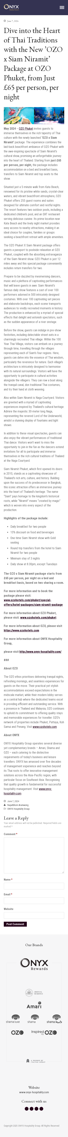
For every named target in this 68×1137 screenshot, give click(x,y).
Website (8, 909)
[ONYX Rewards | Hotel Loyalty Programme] (34, 962)
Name (8, 879)
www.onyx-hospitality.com (34, 1092)
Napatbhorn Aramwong (18, 805)
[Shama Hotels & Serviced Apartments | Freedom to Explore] (33, 1019)
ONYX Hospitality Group (18, 809)
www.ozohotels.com (45, 727)
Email (8, 894)
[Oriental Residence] (34, 992)
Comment (10, 834)
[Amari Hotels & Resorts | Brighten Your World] (34, 1005)
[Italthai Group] (35, 1063)
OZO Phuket (26, 128)
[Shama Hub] (54, 1019)
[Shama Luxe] (13, 1019)
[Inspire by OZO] (44, 1032)
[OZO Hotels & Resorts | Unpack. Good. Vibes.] (17, 1032)
